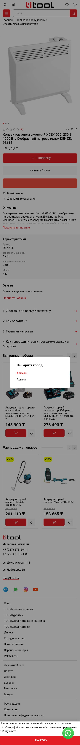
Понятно (40, 740)
